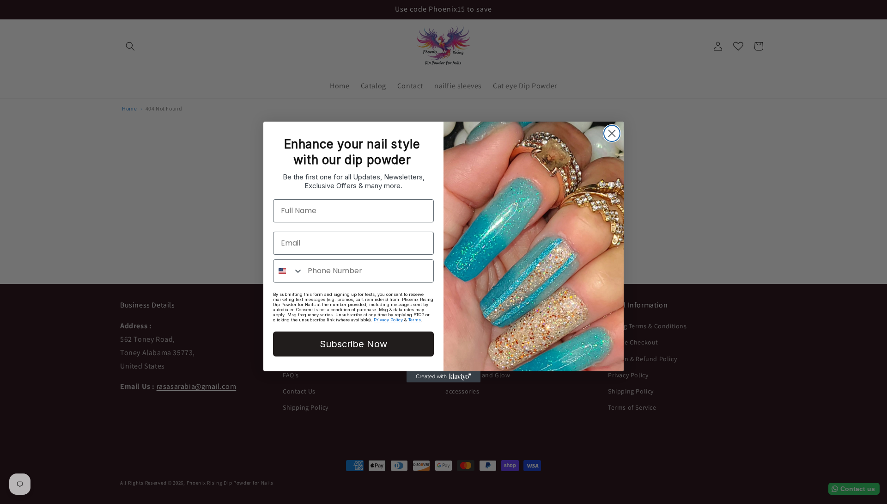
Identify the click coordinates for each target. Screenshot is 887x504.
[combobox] (288, 271)
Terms (414, 319)
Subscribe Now (353, 344)
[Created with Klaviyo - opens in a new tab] (443, 376)
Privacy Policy (388, 319)
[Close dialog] (612, 133)
